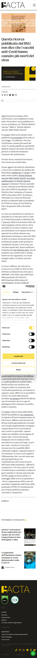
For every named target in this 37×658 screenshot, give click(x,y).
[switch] (32, 334)
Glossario (3, 620)
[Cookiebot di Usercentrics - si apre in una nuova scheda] (26, 286)
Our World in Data (21, 250)
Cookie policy (19, 654)
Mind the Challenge (6, 637)
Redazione (4, 615)
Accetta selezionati (18, 363)
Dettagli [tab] (15, 292)
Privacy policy (5, 654)
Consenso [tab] (6, 292)
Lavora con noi (5, 639)
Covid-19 (5, 501)
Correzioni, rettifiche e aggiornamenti (11, 622)
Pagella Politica (5, 632)
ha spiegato (15, 398)
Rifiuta (18, 370)
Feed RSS (3, 612)
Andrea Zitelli (10, 567)
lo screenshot (17, 137)
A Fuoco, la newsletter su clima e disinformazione (14, 634)
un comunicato (27, 414)
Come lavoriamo (5, 617)
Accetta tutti (18, 356)
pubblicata (16, 172)
